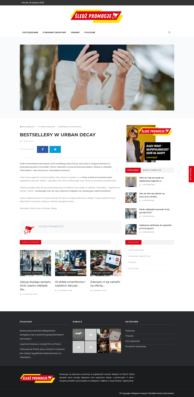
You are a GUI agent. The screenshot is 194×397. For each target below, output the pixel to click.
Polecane (89, 32)
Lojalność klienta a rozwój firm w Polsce (40, 343)
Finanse (75, 32)
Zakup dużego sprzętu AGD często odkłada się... (35, 285)
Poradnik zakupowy (54, 32)
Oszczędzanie (30, 32)
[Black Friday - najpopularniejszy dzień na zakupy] (149, 143)
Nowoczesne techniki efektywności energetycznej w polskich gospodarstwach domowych (42, 334)
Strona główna (27, 126)
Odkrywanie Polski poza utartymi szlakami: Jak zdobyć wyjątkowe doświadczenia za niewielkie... (42, 353)
